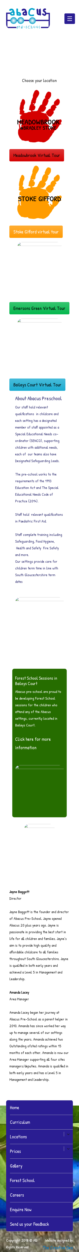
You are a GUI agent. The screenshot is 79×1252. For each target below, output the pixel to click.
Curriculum (20, 1122)
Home (14, 1107)
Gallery (16, 1165)
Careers (17, 1195)
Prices (15, 1151)
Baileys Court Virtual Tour (37, 384)
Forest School (22, 1180)
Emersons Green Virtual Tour (39, 308)
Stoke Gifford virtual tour (36, 231)
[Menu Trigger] (69, 18)
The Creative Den (58, 1247)
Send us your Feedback (29, 1224)
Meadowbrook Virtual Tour (36, 155)
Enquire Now (20, 1209)
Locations (18, 1136)
